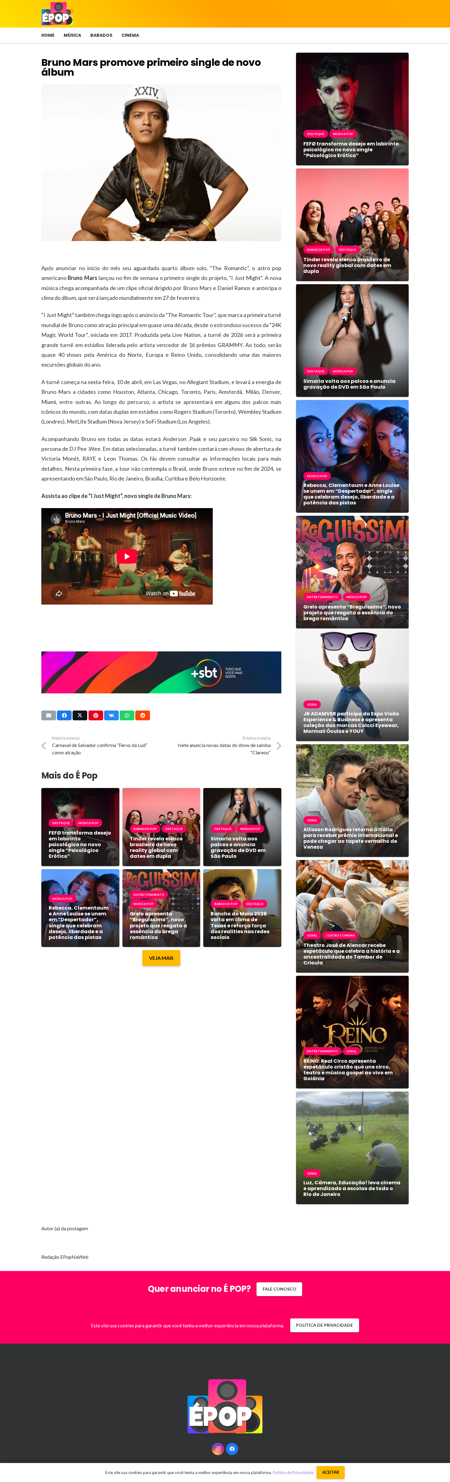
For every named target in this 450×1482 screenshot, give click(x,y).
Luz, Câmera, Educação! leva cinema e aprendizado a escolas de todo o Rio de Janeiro (351, 1188)
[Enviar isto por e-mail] (48, 715)
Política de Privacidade (293, 1472)
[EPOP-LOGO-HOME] (57, 14)
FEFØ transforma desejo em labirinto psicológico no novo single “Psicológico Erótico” (80, 844)
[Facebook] (232, 1449)
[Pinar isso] (95, 715)
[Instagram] (218, 1449)
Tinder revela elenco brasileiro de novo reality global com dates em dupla (156, 847)
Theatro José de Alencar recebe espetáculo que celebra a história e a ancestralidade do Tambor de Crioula (351, 954)
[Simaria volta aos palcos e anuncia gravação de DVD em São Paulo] (242, 792)
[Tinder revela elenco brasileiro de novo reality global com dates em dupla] (161, 792)
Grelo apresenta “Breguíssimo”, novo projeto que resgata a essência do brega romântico (158, 925)
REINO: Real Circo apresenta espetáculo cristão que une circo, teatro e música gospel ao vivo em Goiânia (348, 1070)
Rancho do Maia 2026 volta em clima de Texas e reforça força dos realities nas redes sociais (240, 925)
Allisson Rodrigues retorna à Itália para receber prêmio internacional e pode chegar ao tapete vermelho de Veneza (350, 838)
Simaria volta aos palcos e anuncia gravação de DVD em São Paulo (238, 847)
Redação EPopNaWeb (64, 1257)
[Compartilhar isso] (64, 715)
